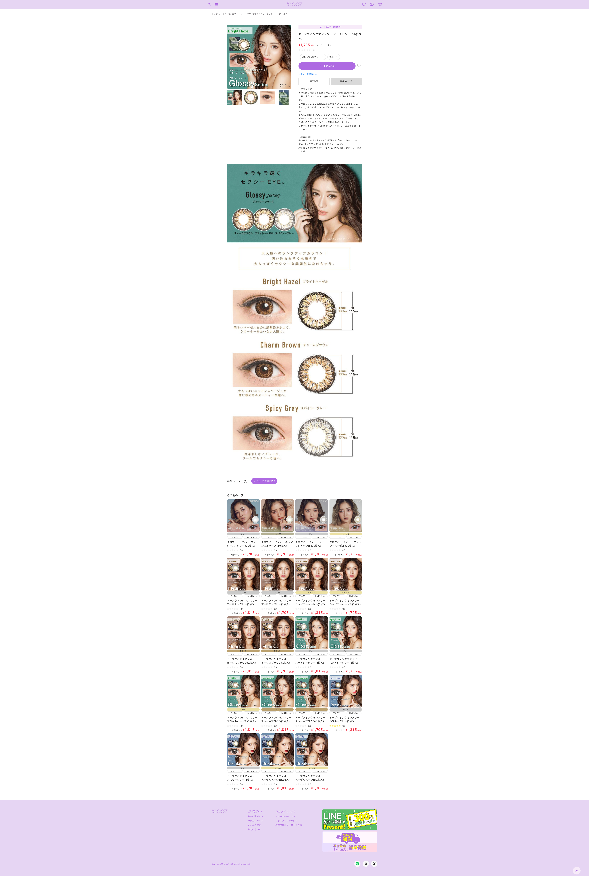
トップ (215, 13)
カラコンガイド (255, 820)
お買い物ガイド (255, 816)
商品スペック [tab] (346, 81)
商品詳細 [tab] (314, 81)
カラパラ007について (286, 816)
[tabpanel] (330, 120)
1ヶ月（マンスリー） (230, 13)
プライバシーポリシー (286, 820)
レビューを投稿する (307, 73)
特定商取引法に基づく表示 (288, 825)
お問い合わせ (254, 829)
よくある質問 (254, 825)
